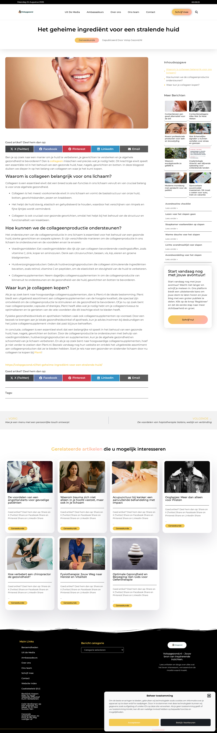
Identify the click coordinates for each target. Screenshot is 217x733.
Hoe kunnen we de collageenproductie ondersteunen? (187, 79)
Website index (29, 683)
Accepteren (134, 722)
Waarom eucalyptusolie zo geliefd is (173, 163)
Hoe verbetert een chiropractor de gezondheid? (29, 575)
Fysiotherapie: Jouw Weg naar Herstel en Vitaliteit (81, 575)
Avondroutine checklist (178, 203)
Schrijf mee (27, 673)
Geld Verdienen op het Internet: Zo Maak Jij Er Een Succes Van (31, 706)
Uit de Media (28, 652)
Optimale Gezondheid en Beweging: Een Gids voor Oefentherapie (130, 577)
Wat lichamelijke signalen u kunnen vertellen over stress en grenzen (199, 139)
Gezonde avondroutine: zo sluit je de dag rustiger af (30, 716)
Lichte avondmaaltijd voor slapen (183, 245)
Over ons (116, 12)
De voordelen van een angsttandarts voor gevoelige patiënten (28, 500)
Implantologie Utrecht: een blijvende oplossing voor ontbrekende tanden (199, 164)
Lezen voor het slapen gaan (180, 214)
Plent (37, 352)
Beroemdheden (29, 647)
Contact (150, 12)
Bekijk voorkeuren (185, 722)
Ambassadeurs (95, 12)
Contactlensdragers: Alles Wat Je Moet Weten (198, 116)
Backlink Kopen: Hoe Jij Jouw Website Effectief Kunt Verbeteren (30, 696)
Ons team (133, 12)
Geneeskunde (87, 40)
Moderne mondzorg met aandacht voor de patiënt (176, 187)
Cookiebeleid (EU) (30, 688)
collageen (56, 161)
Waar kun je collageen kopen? (183, 84)
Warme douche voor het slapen (182, 234)
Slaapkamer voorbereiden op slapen (184, 224)
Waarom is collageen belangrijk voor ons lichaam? (189, 71)
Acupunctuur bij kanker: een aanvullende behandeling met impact (134, 500)
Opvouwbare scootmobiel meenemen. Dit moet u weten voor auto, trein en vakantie (199, 190)
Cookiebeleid (158, 729)
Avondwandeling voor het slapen (183, 255)
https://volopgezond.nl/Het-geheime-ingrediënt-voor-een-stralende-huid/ (53, 364)
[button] (209, 695)
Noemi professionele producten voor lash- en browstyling (175, 138)
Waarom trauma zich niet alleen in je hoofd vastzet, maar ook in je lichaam (82, 500)
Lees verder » (171, 208)
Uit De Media (72, 12)
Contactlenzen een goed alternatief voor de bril (175, 116)
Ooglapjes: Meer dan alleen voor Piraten (184, 499)
